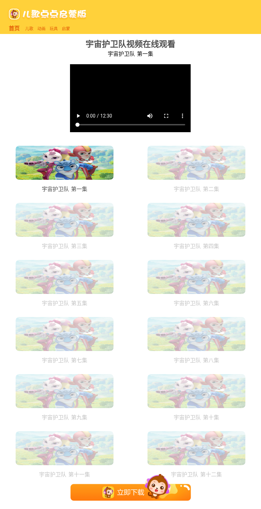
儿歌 (29, 28)
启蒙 (66, 28)
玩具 (54, 28)
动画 (41, 28)
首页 (14, 28)
